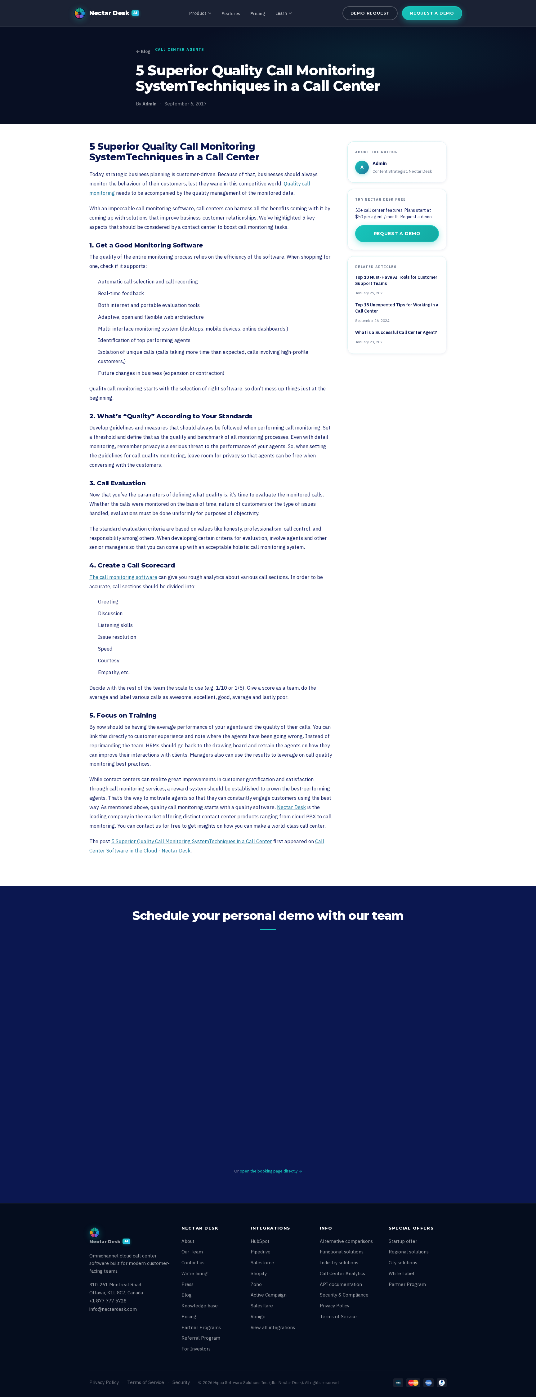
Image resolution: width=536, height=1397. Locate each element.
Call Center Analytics (342, 1273)
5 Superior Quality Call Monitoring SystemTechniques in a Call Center (191, 841)
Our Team (192, 1252)
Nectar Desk (291, 807)
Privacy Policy (334, 1306)
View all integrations (273, 1327)
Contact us (192, 1263)
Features (230, 13)
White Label (401, 1273)
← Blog (143, 51)
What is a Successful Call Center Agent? (396, 332)
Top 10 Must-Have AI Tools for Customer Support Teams (396, 280)
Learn (281, 13)
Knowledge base (199, 1306)
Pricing (258, 13)
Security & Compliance (344, 1295)
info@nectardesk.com (113, 1309)
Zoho (256, 1284)
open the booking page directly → (271, 1171)
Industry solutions (339, 1263)
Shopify (259, 1273)
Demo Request (370, 13)
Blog (186, 1295)
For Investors (196, 1349)
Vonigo (258, 1316)
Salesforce (262, 1263)
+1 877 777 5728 (108, 1301)
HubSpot (260, 1241)
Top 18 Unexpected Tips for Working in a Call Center (397, 308)
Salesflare (262, 1306)
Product (197, 13)
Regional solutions (409, 1252)
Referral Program (200, 1338)
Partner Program (407, 1284)
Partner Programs (201, 1327)
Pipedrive (260, 1252)
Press (187, 1284)
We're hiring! (194, 1273)
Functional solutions (342, 1252)
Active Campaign (269, 1295)
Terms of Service (338, 1316)
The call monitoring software (123, 577)
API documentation (341, 1284)
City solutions (403, 1263)
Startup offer (403, 1241)
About (187, 1241)
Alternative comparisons (346, 1241)
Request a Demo (432, 13)
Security (181, 1382)
